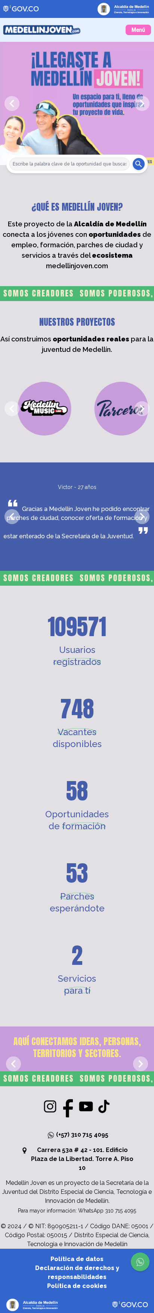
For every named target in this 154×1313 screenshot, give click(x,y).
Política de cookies (77, 1285)
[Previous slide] (11, 103)
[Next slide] (142, 103)
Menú (138, 30)
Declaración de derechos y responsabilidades (77, 1272)
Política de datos (77, 1259)
